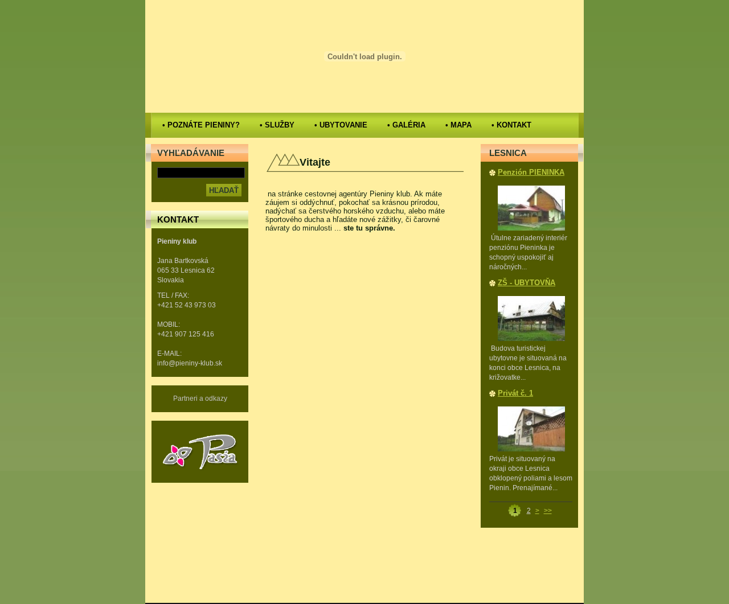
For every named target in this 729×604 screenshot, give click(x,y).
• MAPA (458, 125)
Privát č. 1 (515, 393)
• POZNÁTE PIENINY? (201, 125)
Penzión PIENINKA (531, 172)
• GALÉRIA (406, 125)
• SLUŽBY (277, 125)
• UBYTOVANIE (340, 125)
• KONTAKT (511, 125)
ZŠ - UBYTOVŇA (526, 282)
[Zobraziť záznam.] (531, 228)
